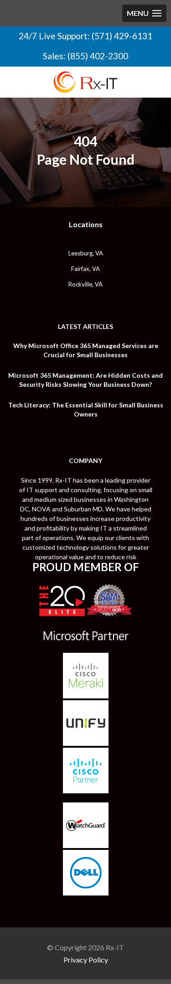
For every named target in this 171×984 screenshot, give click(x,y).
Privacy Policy (85, 959)
